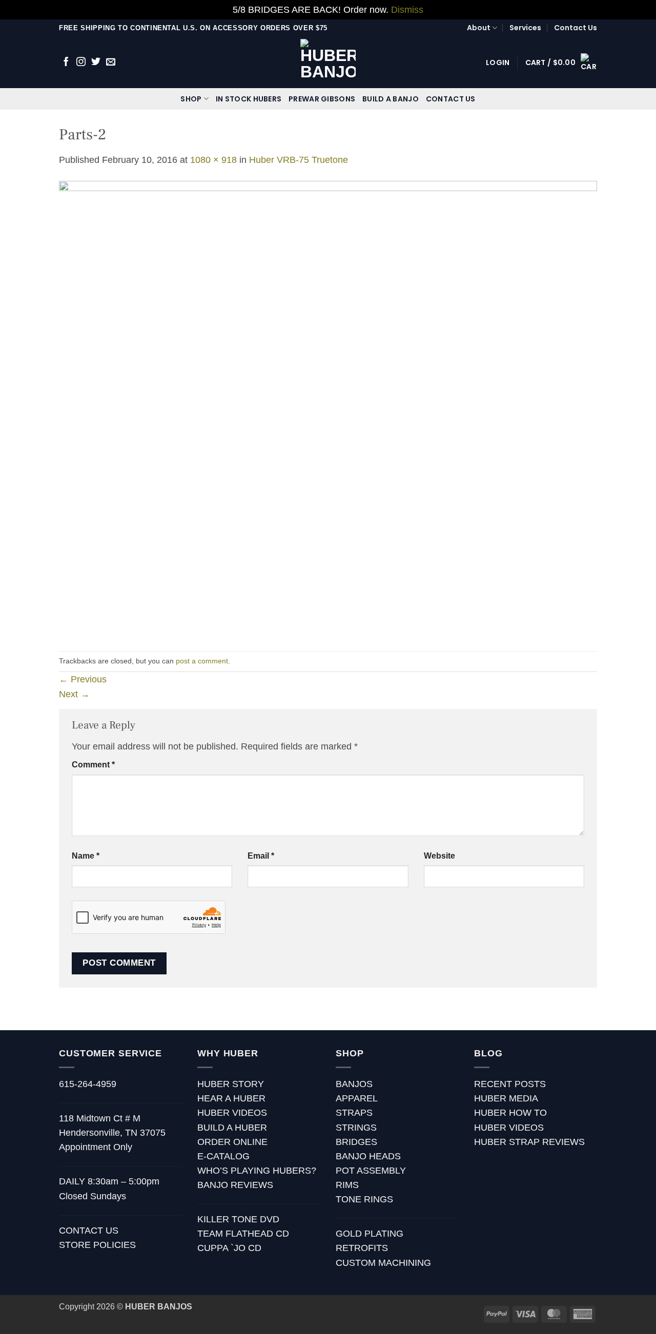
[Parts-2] (328, 408)
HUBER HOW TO (510, 1113)
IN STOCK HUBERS (248, 99)
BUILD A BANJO (390, 99)
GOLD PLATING (369, 1233)
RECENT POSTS (510, 1084)
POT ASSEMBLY (371, 1170)
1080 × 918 (213, 160)
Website (439, 855)
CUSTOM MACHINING (383, 1263)
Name (85, 855)
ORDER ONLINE (232, 1142)
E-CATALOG (223, 1156)
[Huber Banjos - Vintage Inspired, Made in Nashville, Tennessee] (328, 62)
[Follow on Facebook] (66, 62)
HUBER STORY (230, 1084)
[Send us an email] (110, 62)
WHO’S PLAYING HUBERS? (256, 1170)
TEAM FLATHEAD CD (243, 1233)
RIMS (347, 1185)
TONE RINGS (364, 1199)
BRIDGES (356, 1142)
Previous (83, 679)
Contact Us (575, 28)
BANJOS (354, 1084)
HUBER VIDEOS (232, 1113)
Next (74, 694)
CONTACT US (451, 99)
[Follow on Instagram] (81, 62)
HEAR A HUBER (231, 1098)
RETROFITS (362, 1248)
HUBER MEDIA (506, 1098)
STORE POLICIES (97, 1245)
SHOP (190, 99)
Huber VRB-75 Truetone (298, 160)
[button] (497, 62)
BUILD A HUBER (232, 1127)
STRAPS (354, 1113)
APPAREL (357, 1098)
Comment (93, 764)
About (478, 28)
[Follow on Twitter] (95, 62)
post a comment (202, 661)
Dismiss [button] (407, 10)
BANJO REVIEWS (235, 1185)
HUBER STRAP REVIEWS (529, 1142)
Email (261, 855)
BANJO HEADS (368, 1156)
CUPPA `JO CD (229, 1248)
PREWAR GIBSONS (322, 99)
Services (525, 28)
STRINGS (356, 1127)
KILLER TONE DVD (238, 1219)
